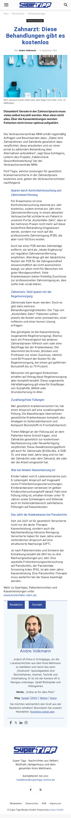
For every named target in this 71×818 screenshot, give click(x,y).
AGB (44, 803)
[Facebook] (10, 723)
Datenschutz (31, 803)
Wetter (44, 698)
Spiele (25, 698)
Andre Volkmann (27, 50)
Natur (53, 698)
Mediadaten (16, 803)
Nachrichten (18, 13)
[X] (40, 790)
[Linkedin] (21, 723)
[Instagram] (26, 723)
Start (6, 13)
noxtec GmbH (56, 809)
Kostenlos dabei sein (42, 711)
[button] (6, 5)
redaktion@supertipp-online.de (35, 779)
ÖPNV (34, 698)
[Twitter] (15, 723)
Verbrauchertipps (37, 13)
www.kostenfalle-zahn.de (20, 595)
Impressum (55, 803)
